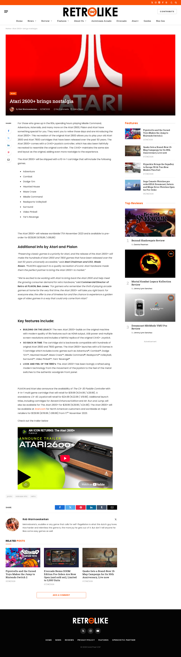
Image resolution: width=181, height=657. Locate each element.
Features (61, 20)
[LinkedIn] (8, 145)
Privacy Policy (86, 640)
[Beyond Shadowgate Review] (150, 223)
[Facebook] (8, 131)
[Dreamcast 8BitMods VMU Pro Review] (150, 308)
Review (45, 20)
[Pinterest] (8, 152)
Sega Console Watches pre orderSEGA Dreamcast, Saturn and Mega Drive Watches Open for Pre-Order (159, 185)
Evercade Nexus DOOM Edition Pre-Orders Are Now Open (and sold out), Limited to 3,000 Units (60, 576)
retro (33, 496)
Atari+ (135, 20)
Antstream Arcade (101, 20)
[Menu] (6, 11)
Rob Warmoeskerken (28, 109)
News (31, 20)
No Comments (62, 109)
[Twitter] (8, 138)
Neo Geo (160, 20)
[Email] (8, 159)
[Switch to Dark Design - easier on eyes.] (171, 3)
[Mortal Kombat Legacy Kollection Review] (150, 264)
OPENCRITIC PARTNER (123, 640)
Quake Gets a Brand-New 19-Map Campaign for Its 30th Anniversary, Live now (98, 574)
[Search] (175, 2)
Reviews (69, 640)
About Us (79, 20)
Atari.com (40, 409)
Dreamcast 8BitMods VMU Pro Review (149, 327)
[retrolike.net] (90, 11)
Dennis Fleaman (141, 244)
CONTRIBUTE (167, 11)
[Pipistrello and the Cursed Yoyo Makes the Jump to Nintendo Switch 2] (23, 557)
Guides (147, 20)
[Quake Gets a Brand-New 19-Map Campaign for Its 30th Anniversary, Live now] (99, 557)
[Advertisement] (150, 363)
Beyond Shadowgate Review (148, 240)
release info (21, 496)
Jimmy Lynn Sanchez (143, 288)
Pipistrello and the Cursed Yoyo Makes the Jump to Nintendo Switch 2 (21, 574)
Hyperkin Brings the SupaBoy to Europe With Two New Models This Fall (158, 167)
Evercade (122, 20)
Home (19, 20)
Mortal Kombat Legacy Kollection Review (151, 283)
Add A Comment (61, 595)
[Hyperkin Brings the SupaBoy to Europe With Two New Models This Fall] (133, 168)
